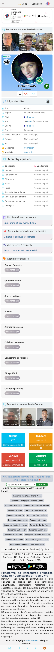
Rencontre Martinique (37, 530)
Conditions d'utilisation (30, 557)
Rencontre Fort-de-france (35, 510)
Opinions (44, 549)
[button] (3, 3)
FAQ (39, 560)
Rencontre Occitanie (14, 539)
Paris (29, 121)
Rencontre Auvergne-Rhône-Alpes (27, 496)
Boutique (34, 549)
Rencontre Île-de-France (40, 525)
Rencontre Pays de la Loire (37, 539)
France (30, 117)
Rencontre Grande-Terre (37, 515)
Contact (31, 560)
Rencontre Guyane (38, 520)
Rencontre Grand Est (15, 515)
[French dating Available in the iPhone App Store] (17, 564)
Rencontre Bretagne (13, 505)
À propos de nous (40, 554)
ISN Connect (32, 640)
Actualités (10, 549)
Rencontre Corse (15, 510)
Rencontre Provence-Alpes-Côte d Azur (27, 544)
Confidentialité (10, 557)
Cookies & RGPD (12, 554)
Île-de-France (40, 121)
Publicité (26, 554)
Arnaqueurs (22, 549)
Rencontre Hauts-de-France (15, 525)
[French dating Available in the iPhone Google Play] (37, 564)
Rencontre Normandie (13, 535)
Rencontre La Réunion (17, 530)
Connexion (37, 3)
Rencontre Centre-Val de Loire (36, 505)
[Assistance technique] (44, 648)
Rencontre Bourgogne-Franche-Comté (27, 501)
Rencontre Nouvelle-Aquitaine (37, 535)
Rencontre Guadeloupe (18, 520)
